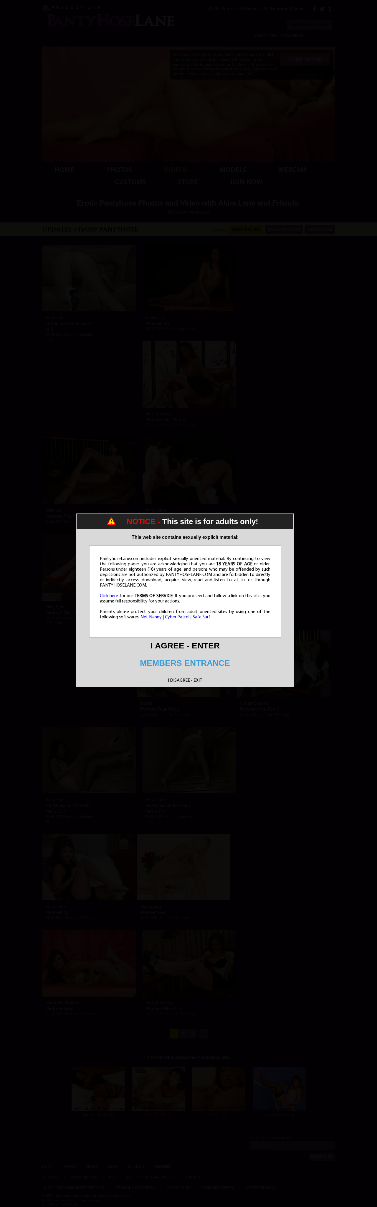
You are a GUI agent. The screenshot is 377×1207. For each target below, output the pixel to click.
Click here (109, 596)
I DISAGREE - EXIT (185, 680)
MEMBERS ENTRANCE (185, 663)
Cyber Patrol (177, 617)
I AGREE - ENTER (185, 645)
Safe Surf (201, 617)
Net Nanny (151, 617)
